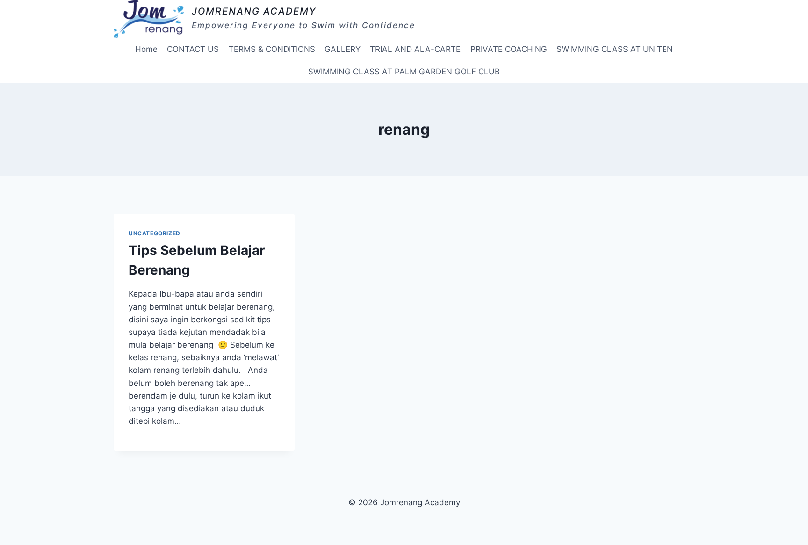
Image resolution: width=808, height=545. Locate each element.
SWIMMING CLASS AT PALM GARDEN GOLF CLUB (404, 71)
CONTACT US (193, 49)
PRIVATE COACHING (508, 49)
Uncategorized (154, 233)
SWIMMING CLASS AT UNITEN (614, 49)
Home (146, 49)
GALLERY (343, 49)
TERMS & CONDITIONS (272, 49)
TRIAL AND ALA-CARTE (415, 49)
